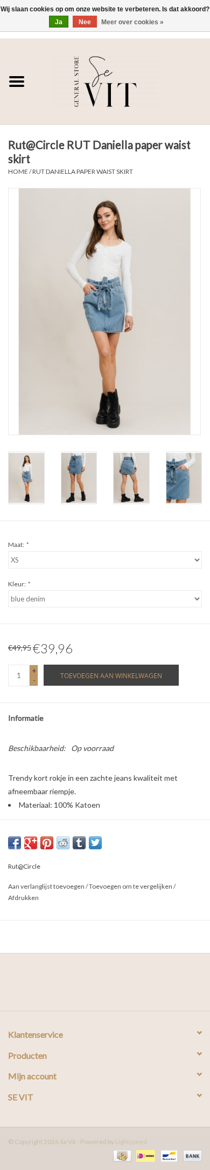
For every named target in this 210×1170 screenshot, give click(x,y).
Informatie (26, 717)
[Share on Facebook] (14, 842)
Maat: (18, 544)
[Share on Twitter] (95, 842)
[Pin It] (46, 842)
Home (18, 171)
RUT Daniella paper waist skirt (82, 171)
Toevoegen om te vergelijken (131, 886)
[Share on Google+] (30, 842)
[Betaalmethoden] (120, 1155)
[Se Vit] (121, 80)
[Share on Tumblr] (79, 842)
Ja (58, 22)
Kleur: (19, 584)
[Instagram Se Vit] (114, 986)
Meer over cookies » (132, 22)
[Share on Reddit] (63, 842)
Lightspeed (131, 1142)
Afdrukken (23, 898)
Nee (85, 22)
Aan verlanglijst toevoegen (46, 886)
